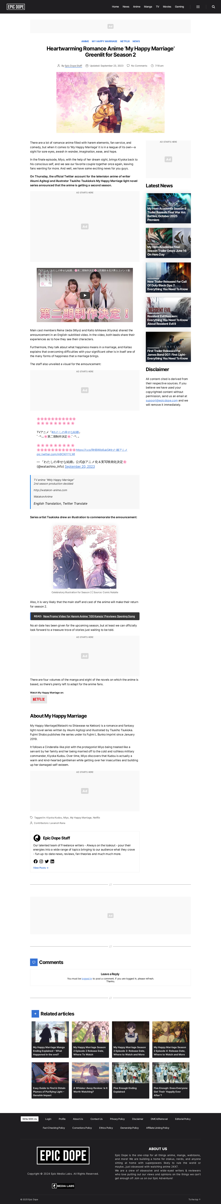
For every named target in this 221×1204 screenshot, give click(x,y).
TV (157, 6)
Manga (148, 6)
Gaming (179, 6)
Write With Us (29, 1118)
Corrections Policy (82, 1127)
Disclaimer (137, 1118)
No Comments (139, 65)
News (126, 6)
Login (48, 1118)
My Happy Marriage (104, 41)
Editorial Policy (182, 1118)
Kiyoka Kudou (54, 817)
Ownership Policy (129, 1127)
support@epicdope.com (162, 400)
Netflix (125, 41)
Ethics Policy (106, 1127)
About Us (78, 1118)
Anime (136, 6)
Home (115, 6)
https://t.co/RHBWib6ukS (92, 450)
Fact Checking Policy (54, 1127)
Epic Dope (33, 1199)
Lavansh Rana (57, 823)
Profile (62, 1118)
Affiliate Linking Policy (157, 1127)
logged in (87, 978)
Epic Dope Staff (73, 65)
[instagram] (41, 861)
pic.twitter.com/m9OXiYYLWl (56, 454)
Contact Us (97, 1118)
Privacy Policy (117, 1118)
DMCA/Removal (159, 1118)
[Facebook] (35, 861)
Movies (167, 6)
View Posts (41, 867)
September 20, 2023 (80, 466)
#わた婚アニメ (118, 450)
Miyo (66, 817)
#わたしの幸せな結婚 (65, 432)
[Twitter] (46, 861)
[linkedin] (52, 861)
